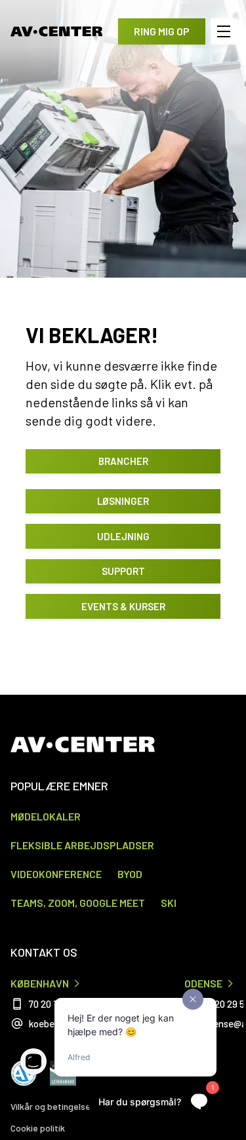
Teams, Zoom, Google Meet (77, 902)
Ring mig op (162, 31)
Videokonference (56, 874)
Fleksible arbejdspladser (82, 845)
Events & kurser (123, 606)
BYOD (129, 874)
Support (123, 571)
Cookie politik (37, 1127)
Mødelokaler (45, 816)
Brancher (123, 461)
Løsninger (123, 501)
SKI (168, 902)
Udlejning (123, 536)
